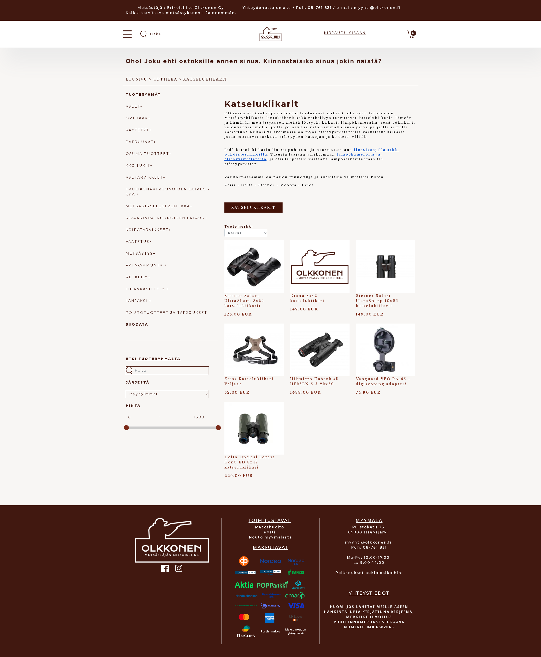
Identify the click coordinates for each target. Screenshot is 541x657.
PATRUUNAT (140, 142)
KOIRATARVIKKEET (147, 230)
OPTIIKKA (137, 118)
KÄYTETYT (137, 130)
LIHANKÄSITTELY (146, 289)
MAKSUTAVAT (270, 547)
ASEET (133, 106)
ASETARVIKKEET (144, 177)
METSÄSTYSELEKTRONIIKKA (158, 206)
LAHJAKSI (137, 301)
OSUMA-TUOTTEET (147, 154)
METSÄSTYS (139, 253)
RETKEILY (137, 277)
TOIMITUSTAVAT (270, 520)
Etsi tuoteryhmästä (153, 359)
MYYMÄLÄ (369, 520)
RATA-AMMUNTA (145, 265)
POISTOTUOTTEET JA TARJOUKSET (167, 313)
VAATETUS (138, 242)
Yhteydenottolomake (267, 8)
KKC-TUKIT (138, 166)
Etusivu (136, 79)
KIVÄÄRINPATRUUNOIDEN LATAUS (166, 218)
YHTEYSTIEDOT (369, 593)
